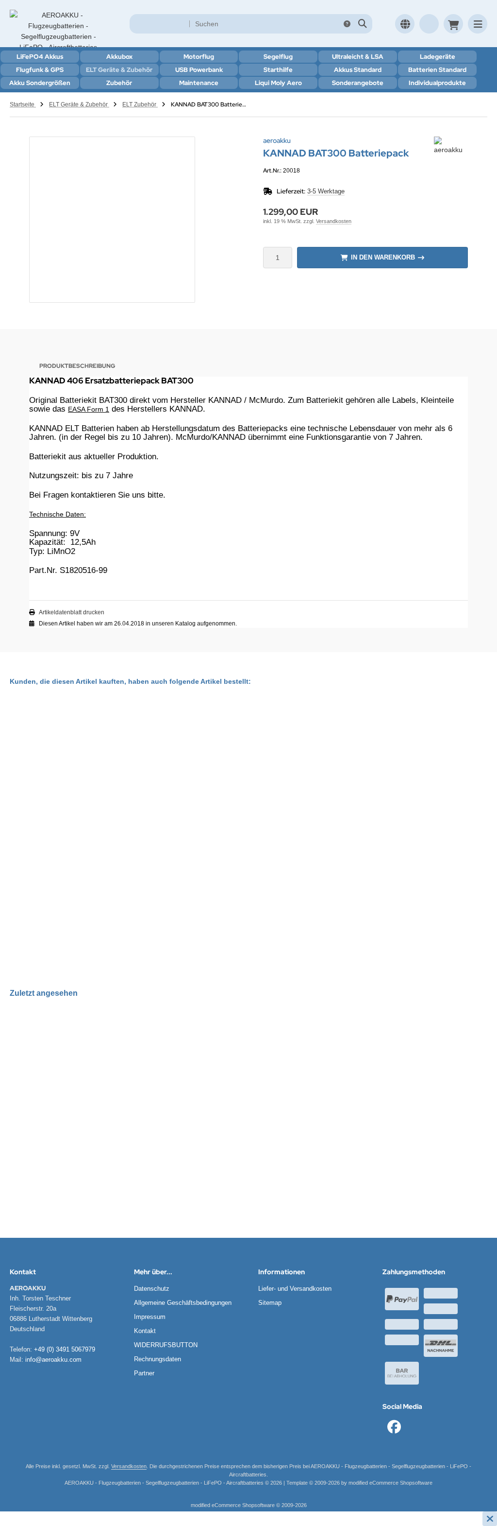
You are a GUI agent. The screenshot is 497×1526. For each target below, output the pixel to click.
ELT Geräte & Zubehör (119, 70)
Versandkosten (333, 221)
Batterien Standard (437, 70)
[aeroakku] (451, 142)
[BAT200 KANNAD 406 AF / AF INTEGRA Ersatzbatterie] (109, 800)
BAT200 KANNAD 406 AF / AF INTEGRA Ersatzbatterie (109, 901)
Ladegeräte (437, 56)
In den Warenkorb (382, 257)
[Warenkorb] (453, 24)
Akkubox (119, 56)
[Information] (347, 24)
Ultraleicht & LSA (357, 56)
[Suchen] (362, 24)
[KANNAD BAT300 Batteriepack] (70, 1074)
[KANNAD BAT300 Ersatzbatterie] (271, 764)
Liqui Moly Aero (278, 83)
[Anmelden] (429, 24)
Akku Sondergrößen (39, 83)
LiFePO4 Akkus (40, 56)
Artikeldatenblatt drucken (71, 612)
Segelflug (278, 56)
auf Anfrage (270, 849)
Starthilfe (278, 70)
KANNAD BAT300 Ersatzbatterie (271, 829)
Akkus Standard (357, 70)
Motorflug (198, 56)
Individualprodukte (437, 83)
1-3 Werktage (74, 921)
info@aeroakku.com (53, 1359)
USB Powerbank (199, 70)
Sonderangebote (357, 83)
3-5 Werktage (326, 191)
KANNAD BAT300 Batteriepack (70, 1136)
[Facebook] (394, 1427)
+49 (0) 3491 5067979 (64, 1349)
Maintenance (198, 83)
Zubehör (119, 83)
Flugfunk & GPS (40, 70)
